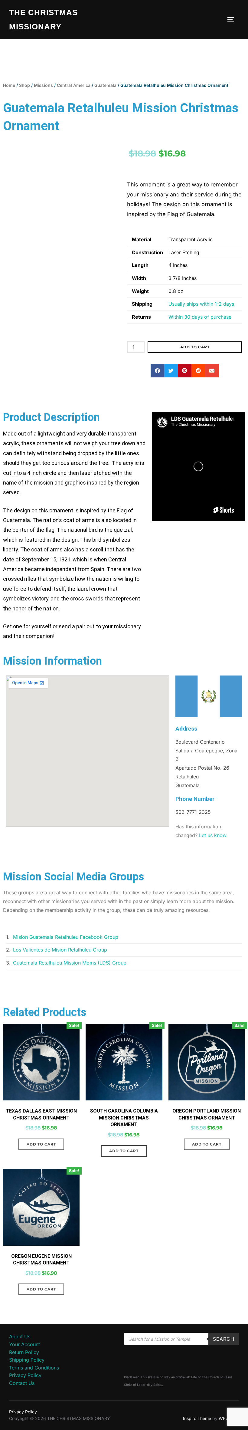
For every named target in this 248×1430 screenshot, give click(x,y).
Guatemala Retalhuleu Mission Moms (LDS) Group (69, 963)
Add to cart (195, 347)
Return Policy (24, 1352)
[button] (157, 370)
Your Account (24, 1344)
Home (9, 85)
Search (223, 1339)
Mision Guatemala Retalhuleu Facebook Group (65, 937)
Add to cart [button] (41, 1144)
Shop (24, 85)
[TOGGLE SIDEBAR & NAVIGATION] (233, 19)
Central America (73, 85)
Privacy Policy (25, 1375)
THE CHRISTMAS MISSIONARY (43, 19)
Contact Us (21, 1383)
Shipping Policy (26, 1360)
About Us (19, 1336)
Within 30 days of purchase (199, 317)
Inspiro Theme (197, 1418)
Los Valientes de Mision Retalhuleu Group (60, 950)
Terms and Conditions (34, 1368)
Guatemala (105, 85)
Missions (43, 85)
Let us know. (213, 835)
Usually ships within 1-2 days (201, 304)
